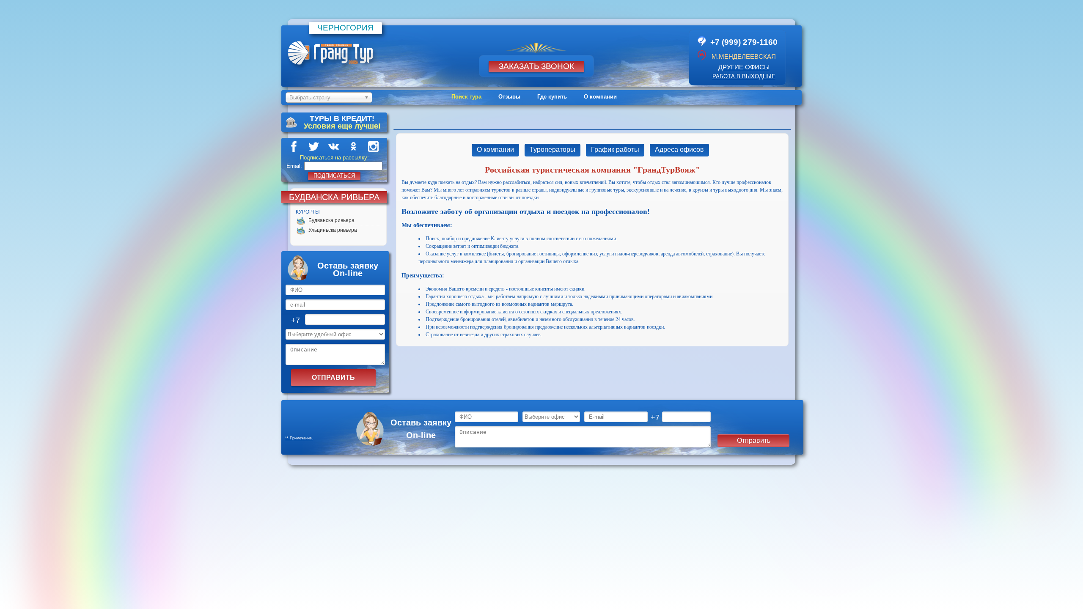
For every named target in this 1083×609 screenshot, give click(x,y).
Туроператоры (552, 149)
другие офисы (744, 67)
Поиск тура (466, 96)
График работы (615, 149)
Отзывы (509, 96)
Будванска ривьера (331, 220)
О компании (600, 96)
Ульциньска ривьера (332, 230)
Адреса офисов (679, 149)
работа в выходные (743, 76)
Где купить (552, 96)
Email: (294, 166)
